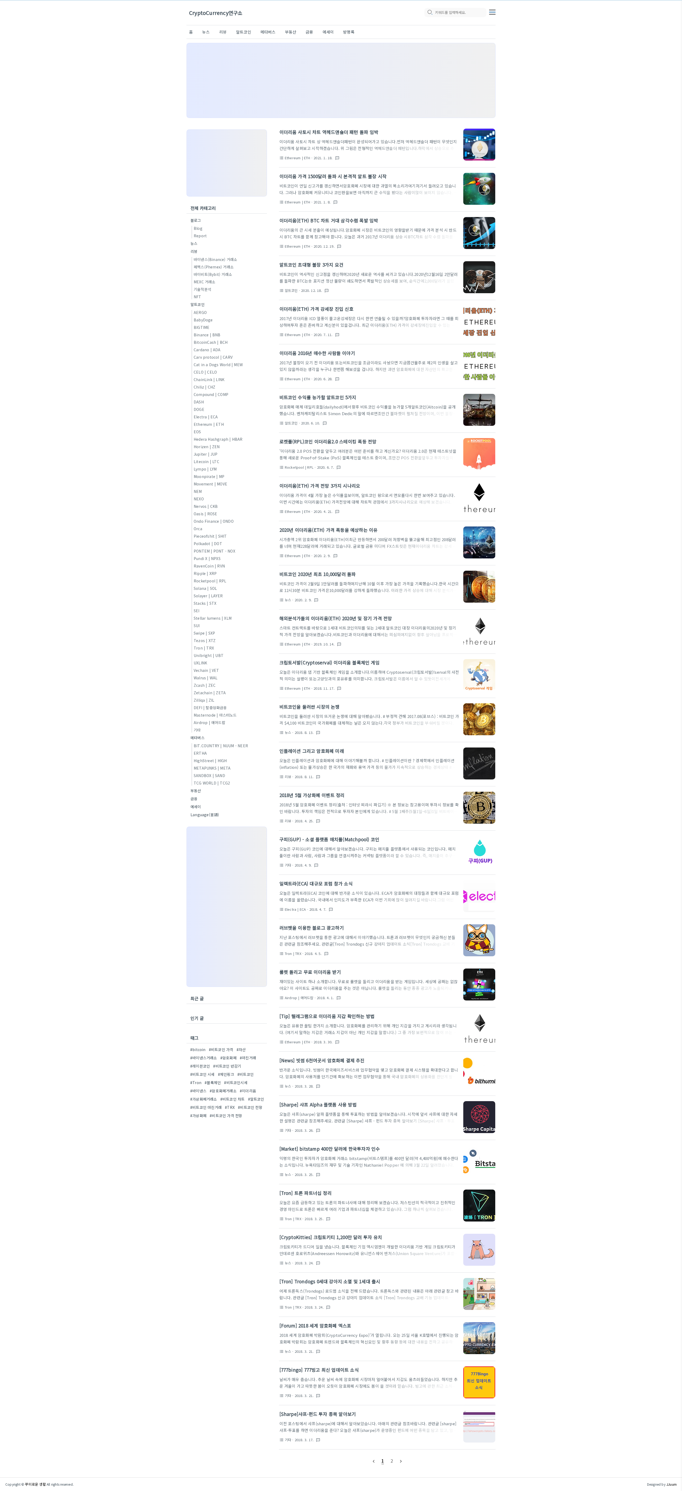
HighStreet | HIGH (210, 760)
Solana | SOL (205, 588)
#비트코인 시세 (202, 1074)
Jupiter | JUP (206, 454)
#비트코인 (245, 1074)
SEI (197, 610)
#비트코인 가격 (221, 1049)
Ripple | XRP (205, 573)
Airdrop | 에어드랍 (209, 722)
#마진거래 (248, 1057)
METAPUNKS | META (212, 768)
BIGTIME (201, 327)
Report (200, 235)
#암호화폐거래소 (223, 1090)
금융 (309, 32)
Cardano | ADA (207, 349)
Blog (198, 228)
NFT (197, 296)
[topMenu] (492, 11)
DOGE (199, 409)
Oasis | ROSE (205, 513)
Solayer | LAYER (208, 595)
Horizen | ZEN (207, 446)
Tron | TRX (204, 648)
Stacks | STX (205, 603)
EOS (197, 431)
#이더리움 (248, 1090)
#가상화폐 (198, 1115)
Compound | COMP (211, 394)
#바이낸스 (198, 1090)
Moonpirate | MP (209, 476)
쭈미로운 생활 (35, 1484)
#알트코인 (256, 1099)
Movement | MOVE (210, 484)
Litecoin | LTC (206, 461)
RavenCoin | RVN (209, 566)
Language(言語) (204, 814)
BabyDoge (203, 319)
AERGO (200, 312)
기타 (197, 730)
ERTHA (200, 753)
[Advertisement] (341, 80)
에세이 (328, 32)
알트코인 (243, 32)
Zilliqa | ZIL (204, 700)
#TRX (230, 1107)
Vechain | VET (206, 670)
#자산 (241, 1049)
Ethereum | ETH (209, 424)
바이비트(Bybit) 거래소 (213, 274)
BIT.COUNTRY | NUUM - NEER (221, 745)
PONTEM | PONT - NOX (214, 551)
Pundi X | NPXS (207, 558)
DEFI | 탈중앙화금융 (210, 707)
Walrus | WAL (205, 677)
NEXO (199, 498)
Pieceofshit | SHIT (210, 536)
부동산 (291, 32)
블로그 (195, 220)
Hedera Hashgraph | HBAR (218, 439)
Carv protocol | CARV (213, 357)
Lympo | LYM (205, 469)
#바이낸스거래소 (203, 1057)
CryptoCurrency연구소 (215, 12)
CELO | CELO (205, 372)
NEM (198, 491)
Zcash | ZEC (205, 685)
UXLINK (200, 662)
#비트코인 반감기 (227, 1066)
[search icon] (429, 12)
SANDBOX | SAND (209, 775)
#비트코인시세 (235, 1082)
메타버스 (268, 32)
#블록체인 (213, 1082)
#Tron (195, 1082)
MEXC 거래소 (205, 281)
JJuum (671, 1484)
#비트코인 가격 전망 (226, 1115)
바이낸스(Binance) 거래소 (215, 259)
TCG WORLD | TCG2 (212, 783)
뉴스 (206, 32)
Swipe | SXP (204, 633)
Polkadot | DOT (208, 543)
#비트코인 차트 (232, 1099)
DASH (199, 402)
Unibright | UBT (209, 655)
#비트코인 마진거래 (206, 1107)
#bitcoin (198, 1049)
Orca (198, 528)
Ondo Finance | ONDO (214, 521)
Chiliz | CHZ (204, 387)
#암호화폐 (228, 1057)
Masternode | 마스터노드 (215, 715)
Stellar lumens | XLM (213, 618)
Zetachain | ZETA (210, 692)
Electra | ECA (206, 416)
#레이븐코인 (200, 1066)
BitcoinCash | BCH (211, 342)
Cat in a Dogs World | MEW (218, 364)
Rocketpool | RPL (210, 580)
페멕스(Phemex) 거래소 (214, 266)
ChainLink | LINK (209, 379)
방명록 (349, 32)
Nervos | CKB (206, 506)
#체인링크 (226, 1074)
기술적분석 (202, 289)
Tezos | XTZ (205, 640)
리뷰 (223, 32)
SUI (197, 625)
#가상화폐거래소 (203, 1099)
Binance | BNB (207, 334)
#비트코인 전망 (250, 1107)
